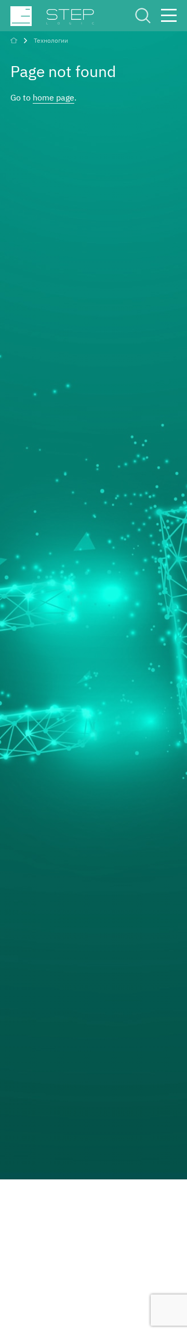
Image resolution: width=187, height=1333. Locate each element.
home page (53, 97)
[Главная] (14, 40)
